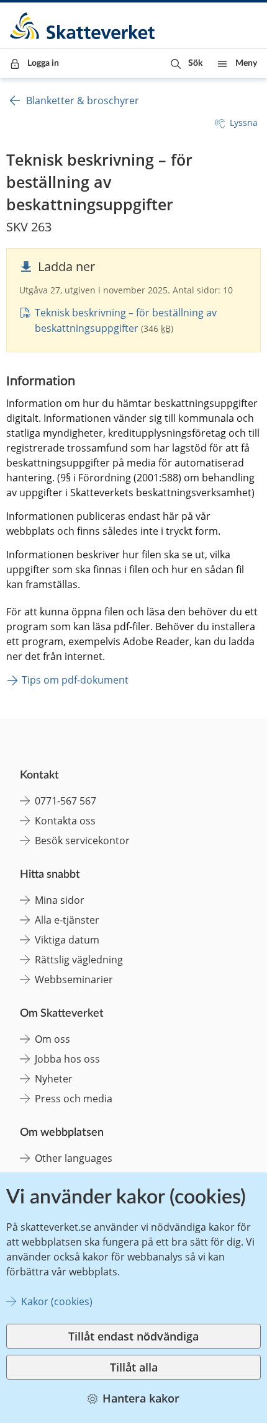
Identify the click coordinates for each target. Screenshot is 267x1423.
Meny (246, 63)
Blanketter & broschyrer (82, 100)
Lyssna (244, 122)
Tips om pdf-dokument (75, 680)
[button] (186, 63)
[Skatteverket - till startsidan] (83, 25)
